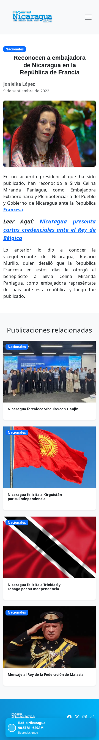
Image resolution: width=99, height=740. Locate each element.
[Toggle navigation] (88, 17)
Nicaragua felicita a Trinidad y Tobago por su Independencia (34, 586)
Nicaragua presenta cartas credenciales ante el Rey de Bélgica (49, 230)
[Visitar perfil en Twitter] (77, 717)
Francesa (13, 210)
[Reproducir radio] (12, 728)
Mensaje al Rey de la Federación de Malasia (46, 674)
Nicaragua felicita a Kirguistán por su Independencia (35, 496)
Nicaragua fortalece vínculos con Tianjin (43, 408)
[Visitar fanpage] (69, 717)
